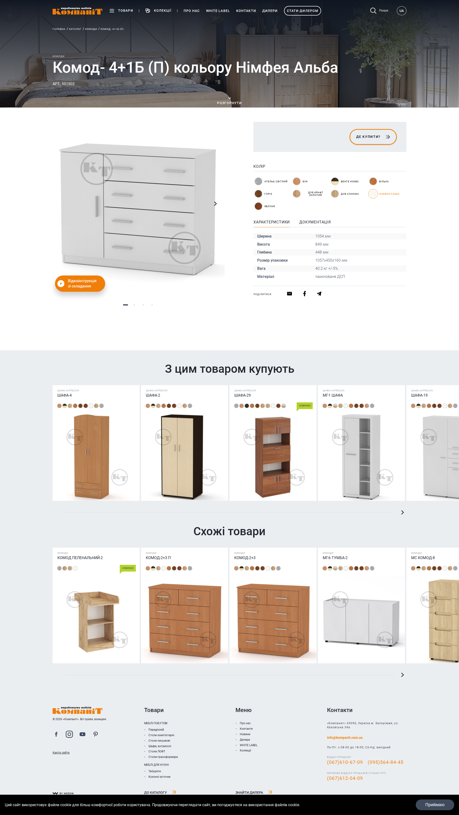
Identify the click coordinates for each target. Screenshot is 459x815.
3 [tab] (143, 304)
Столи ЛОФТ (156, 751)
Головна (59, 29)
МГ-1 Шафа (333, 395)
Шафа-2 (153, 395)
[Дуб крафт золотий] (96, 406)
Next (215, 203)
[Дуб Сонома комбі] (284, 406)
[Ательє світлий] (101, 406)
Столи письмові (159, 740)
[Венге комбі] (65, 406)
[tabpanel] (139, 208)
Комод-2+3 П (158, 558)
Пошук (383, 10)
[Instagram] (69, 735)
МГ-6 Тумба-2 (335, 558)
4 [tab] (152, 304)
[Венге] (247, 406)
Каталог (75, 29)
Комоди (91, 29)
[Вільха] (75, 406)
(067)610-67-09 (345, 762)
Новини (245, 734)
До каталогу (155, 792)
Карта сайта (61, 752)
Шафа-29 (242, 395)
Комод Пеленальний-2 (80, 558)
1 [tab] (125, 304)
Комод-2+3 (245, 558)
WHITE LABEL (248, 745)
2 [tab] (134, 304)
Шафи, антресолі (159, 746)
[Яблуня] (86, 406)
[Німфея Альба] (91, 406)
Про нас (245, 723)
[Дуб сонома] (70, 406)
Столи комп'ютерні (161, 735)
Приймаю (435, 804)
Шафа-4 (64, 395)
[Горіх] (80, 406)
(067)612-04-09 (345, 778)
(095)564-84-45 (386, 762)
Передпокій (156, 729)
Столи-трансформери (163, 757)
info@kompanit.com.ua (345, 737)
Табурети (154, 771)
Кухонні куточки (159, 776)
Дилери (245, 739)
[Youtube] (82, 735)
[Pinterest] (95, 735)
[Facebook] (56, 735)
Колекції (245, 750)
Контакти (246, 728)
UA (401, 11)
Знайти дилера (249, 792)
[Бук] (59, 406)
